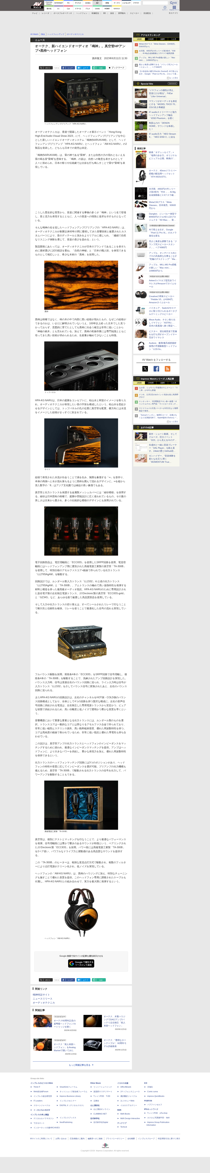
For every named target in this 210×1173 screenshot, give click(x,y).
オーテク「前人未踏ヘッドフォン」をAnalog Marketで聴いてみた (65, 1047)
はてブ (85, 68)
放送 (112, 13)
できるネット (39, 1123)
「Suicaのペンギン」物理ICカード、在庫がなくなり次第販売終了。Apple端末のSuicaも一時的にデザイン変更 (158, 417)
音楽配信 (147, 13)
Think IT (37, 1087)
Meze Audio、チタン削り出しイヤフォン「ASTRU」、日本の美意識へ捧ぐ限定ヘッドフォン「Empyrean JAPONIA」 (163, 325)
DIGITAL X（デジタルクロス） (72, 1105)
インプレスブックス (68, 1118)
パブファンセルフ (154, 1105)
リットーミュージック (102, 1087)
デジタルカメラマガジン (44, 1118)
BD (104, 13)
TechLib (123, 1127)
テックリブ (122, 1123)
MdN (119, 1110)
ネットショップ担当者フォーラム (73, 1091)
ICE (145, 1083)
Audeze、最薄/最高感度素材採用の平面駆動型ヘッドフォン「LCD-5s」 (163, 346)
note (101, 68)
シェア (70, 68)
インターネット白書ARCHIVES (47, 1128)
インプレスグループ (146, 1139)
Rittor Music (95, 1083)
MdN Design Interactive (130, 1118)
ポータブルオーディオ (62, 13)
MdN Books (125, 1114)
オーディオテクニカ (44, 1002)
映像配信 (95, 13)
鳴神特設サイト (41, 994)
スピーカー (134, 13)
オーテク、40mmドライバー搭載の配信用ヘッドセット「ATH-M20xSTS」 (163, 173)
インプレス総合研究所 (43, 1096)
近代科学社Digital (100, 1122)
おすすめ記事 (147, 427)
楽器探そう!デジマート (102, 1091)
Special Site (147, 84)
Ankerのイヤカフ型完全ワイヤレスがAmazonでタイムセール (162, 283)
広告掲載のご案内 (77, 1139)
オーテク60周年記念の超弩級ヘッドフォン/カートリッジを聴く (65, 1023)
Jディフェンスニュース (130, 1091)
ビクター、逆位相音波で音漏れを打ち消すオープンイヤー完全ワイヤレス (163, 334)
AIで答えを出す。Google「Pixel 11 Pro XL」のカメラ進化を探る (163, 232)
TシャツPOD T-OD (101, 1096)
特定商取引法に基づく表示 (169, 1139)
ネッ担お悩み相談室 (42, 1110)
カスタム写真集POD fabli (158, 1118)
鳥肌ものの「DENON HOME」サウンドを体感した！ (162, 126)
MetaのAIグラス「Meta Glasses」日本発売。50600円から (162, 205)
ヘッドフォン (81, 13)
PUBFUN (148, 1101)
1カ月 (173, 39)
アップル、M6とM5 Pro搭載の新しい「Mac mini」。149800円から (162, 267)
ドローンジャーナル (42, 1105)
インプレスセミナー (68, 1101)
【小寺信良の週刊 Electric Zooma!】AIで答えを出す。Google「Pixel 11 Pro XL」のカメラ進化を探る (158, 74)
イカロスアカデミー (128, 1105)
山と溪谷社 (95, 1105)
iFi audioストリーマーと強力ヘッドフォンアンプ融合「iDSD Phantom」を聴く (163, 115)
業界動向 (122, 13)
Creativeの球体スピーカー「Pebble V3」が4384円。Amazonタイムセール (162, 299)
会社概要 (131, 1139)
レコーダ (45, 13)
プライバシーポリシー (115, 1139)
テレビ (35, 13)
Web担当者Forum (41, 1091)
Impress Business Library (70, 1096)
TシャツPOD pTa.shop (157, 1113)
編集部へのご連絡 (95, 1139)
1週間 (162, 39)
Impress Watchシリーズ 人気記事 (157, 379)
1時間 (139, 39)
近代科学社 (95, 1118)
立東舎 (96, 1101)
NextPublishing (66, 1122)
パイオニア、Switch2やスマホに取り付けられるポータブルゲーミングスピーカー (163, 311)
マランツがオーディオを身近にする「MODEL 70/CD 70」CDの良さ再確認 (163, 104)
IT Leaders (38, 1101)
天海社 (150, 1087)
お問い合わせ (61, 1139)
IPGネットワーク (151, 1109)
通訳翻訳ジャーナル (128, 1096)
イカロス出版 (122, 1083)
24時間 (151, 39)
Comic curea (152, 1091)
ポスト (47, 68)
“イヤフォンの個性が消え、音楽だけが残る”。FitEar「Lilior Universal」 (162, 93)
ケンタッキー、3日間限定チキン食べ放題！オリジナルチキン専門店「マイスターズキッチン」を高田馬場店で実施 (158, 404)
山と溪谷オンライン (101, 1109)
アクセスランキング (150, 35)
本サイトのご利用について (41, 1139)
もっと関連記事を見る (79, 1065)
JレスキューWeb (127, 1101)
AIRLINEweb (125, 1087)
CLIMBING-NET (100, 1114)
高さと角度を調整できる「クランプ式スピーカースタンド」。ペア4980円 (163, 244)
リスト (56, 68)
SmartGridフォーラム (68, 1087)
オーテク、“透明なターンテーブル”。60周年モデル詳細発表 (115, 1043)
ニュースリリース (42, 998)
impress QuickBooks (155, 1096)
